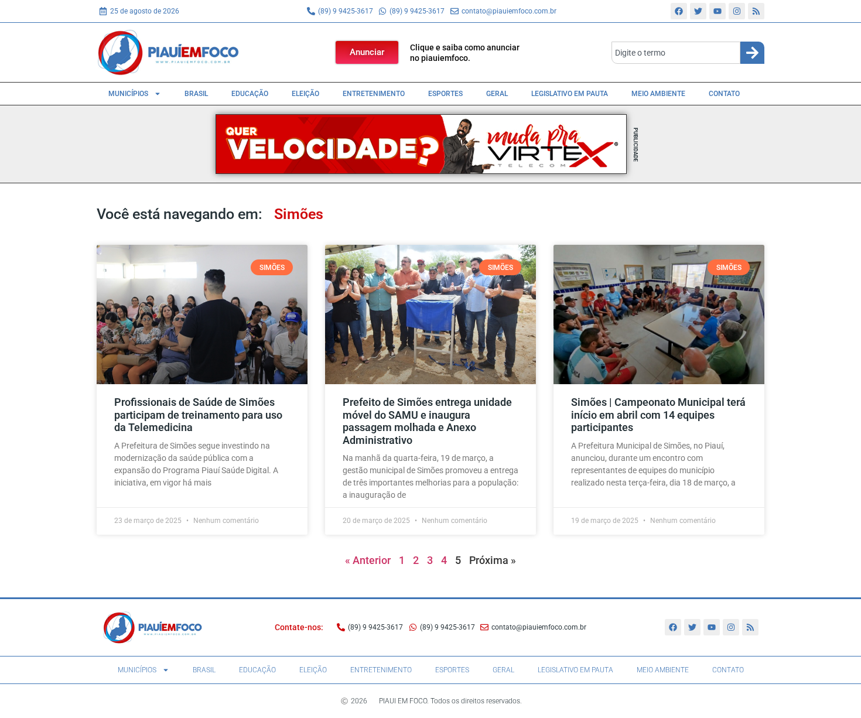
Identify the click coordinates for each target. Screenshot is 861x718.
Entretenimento (374, 94)
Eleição (305, 94)
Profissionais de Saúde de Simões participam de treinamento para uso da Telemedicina (198, 414)
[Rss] (756, 11)
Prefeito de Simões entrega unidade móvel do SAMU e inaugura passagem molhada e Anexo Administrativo (427, 421)
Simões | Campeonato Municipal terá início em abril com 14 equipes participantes (658, 414)
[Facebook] (679, 11)
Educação (249, 94)
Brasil (196, 94)
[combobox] (675, 53)
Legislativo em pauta (569, 94)
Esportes (445, 94)
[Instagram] (737, 11)
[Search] (752, 53)
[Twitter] (698, 11)
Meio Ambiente (658, 94)
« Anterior (368, 560)
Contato (724, 94)
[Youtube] (717, 11)
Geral (497, 94)
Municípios (128, 94)
